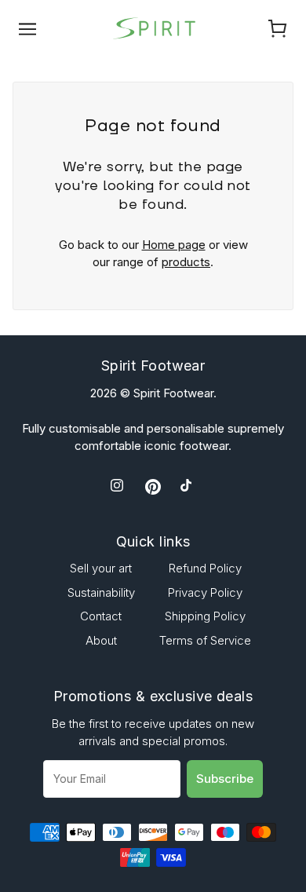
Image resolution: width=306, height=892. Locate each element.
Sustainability (101, 592)
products (186, 261)
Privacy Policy (205, 592)
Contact (101, 616)
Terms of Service (205, 640)
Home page (174, 244)
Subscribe (224, 778)
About (101, 640)
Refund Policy (205, 568)
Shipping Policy (205, 616)
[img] (118, 486)
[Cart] (277, 28)
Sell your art (101, 568)
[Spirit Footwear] (153, 27)
